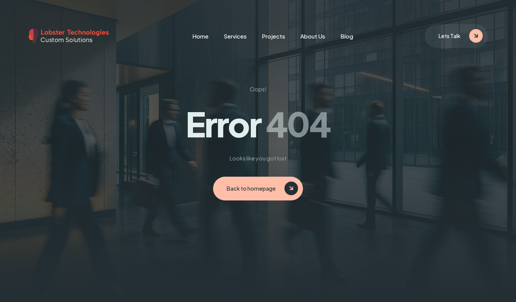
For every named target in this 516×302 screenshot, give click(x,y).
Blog (346, 36)
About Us (312, 36)
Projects (273, 36)
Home (200, 36)
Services (235, 36)
